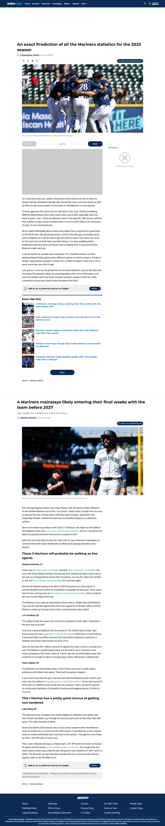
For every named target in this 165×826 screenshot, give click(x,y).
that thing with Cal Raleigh (45, 570)
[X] (150, 3)
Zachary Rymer (28, 417)
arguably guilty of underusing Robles (63, 681)
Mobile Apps (136, 803)
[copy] (37, 61)
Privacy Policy (87, 808)
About (25, 803)
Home (24, 380)
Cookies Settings (112, 812)
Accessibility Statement (59, 812)
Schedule (46, 4)
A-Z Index (85, 812)
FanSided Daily (29, 808)
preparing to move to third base (58, 634)
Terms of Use (110, 808)
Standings (57, 4)
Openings (52, 803)
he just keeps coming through (47, 580)
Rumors (35, 4)
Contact (84, 803)
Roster (67, 4)
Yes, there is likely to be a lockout (63, 531)
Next (95, 144)
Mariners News (36, 380)
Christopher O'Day (29, 55)
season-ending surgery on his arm (62, 747)
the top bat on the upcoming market (67, 593)
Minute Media (19, 819)
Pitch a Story (54, 808)
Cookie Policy (136, 808)
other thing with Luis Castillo (81, 570)
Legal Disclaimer (30, 812)
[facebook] (144, 3)
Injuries (75, 4)
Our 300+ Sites (111, 803)
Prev (29, 144)
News (27, 4)
